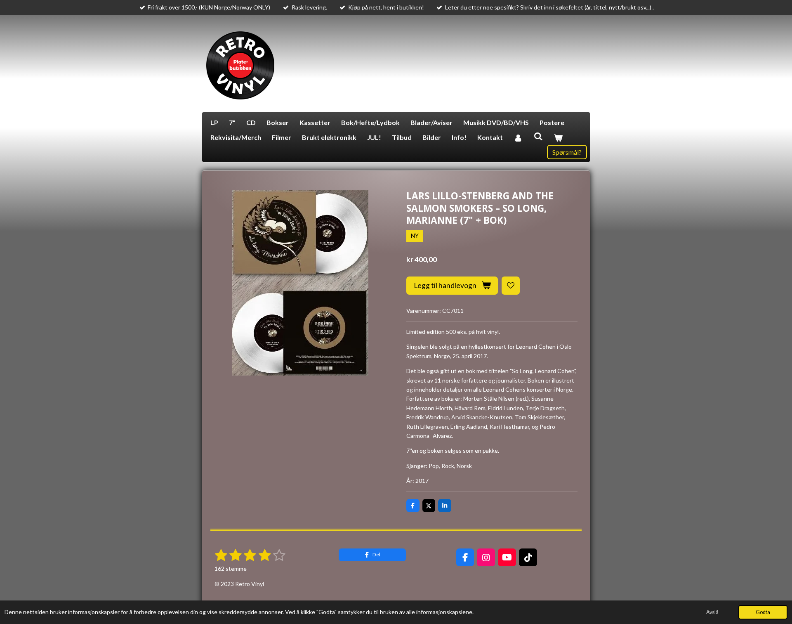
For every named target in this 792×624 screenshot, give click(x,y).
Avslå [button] (712, 612)
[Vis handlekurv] (558, 137)
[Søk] (538, 136)
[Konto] (518, 137)
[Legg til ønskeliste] (511, 286)
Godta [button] (763, 612)
